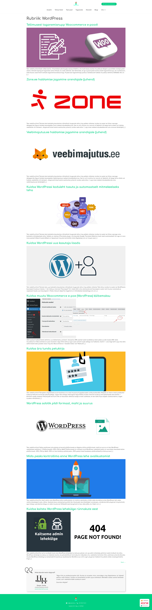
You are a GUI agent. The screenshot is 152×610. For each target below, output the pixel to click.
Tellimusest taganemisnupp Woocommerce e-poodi (62, 24)
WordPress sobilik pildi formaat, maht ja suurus (59, 403)
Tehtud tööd (59, 10)
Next (123, 562)
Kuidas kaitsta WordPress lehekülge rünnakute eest (62, 509)
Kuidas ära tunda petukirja (45, 348)
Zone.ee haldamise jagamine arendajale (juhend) (61, 79)
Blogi (96, 10)
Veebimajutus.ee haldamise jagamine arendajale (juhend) (66, 132)
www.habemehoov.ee (41, 589)
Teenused (69, 10)
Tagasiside (79, 10)
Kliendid (88, 10)
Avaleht (49, 10)
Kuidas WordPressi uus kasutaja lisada (53, 243)
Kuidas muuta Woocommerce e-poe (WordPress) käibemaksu (68, 295)
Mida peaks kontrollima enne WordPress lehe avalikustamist (68, 456)
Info (102, 10)
